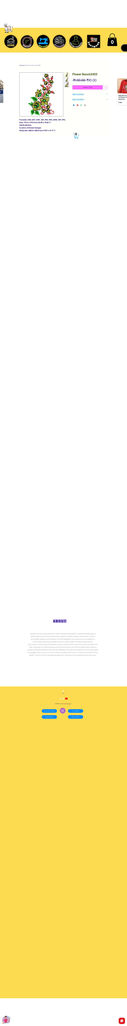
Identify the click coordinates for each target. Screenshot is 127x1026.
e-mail (33, 652)
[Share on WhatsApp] (81, 105)
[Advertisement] (59, 14)
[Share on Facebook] (74, 105)
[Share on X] (85, 105)
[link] (76, 136)
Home (21, 65)
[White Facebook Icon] (60, 698)
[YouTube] (66, 698)
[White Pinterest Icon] (63, 698)
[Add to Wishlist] (105, 87)
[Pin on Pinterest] (77, 105)
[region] (9, 32)
